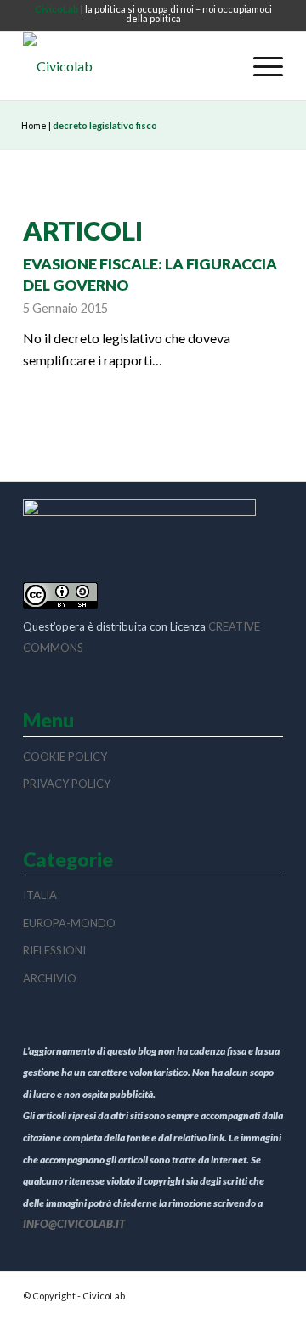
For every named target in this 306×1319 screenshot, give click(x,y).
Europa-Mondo (69, 923)
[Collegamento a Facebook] (270, 1293)
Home (34, 125)
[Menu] (259, 66)
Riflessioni (54, 950)
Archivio (49, 978)
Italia (40, 895)
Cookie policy (65, 756)
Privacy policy (66, 783)
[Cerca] (221, 66)
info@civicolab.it (74, 1224)
